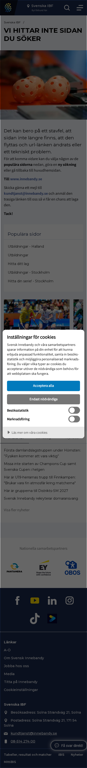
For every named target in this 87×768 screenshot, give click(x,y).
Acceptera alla (43, 385)
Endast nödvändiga (43, 399)
